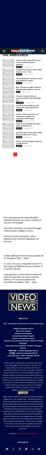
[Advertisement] (23, 24)
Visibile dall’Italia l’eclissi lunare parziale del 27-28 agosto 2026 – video (24, 256)
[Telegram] (26, 449)
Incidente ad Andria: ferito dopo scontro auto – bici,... (29, 71)
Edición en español (23, 331)
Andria (19, 67)
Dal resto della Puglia (15, 212)
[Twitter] (32, 449)
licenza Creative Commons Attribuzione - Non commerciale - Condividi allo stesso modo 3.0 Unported (23, 399)
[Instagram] (19, 449)
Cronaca (20, 103)
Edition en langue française (23, 338)
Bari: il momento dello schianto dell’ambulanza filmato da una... (29, 88)
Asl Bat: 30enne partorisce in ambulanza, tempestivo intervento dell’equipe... (27, 116)
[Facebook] (13, 449)
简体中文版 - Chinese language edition (23, 351)
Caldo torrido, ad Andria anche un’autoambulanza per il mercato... (28, 62)
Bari (18, 92)
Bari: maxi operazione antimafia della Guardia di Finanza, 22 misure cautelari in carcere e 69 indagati (23, 220)
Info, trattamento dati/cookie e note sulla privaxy (24, 324)
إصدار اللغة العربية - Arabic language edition (23, 355)
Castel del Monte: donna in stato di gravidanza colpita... (29, 79)
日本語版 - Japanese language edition (23, 353)
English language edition (23, 328)
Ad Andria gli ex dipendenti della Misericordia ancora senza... (29, 133)
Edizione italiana (23, 358)
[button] (4, 51)
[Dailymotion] (7, 449)
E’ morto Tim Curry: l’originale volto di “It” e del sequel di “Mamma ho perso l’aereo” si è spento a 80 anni (23, 266)
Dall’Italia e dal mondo (15, 250)
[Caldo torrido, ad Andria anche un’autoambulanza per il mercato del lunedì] (8, 63)
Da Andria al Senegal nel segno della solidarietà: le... (28, 125)
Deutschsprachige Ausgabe (23, 336)
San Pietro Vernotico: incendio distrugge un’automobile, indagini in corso (22, 229)
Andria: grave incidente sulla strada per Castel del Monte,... (28, 106)
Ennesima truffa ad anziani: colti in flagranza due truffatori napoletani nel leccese (21, 239)
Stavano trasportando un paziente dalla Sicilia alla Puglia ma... (28, 98)
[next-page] (30, 154)
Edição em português (23, 333)
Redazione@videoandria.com (27, 433)
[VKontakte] (39, 449)
